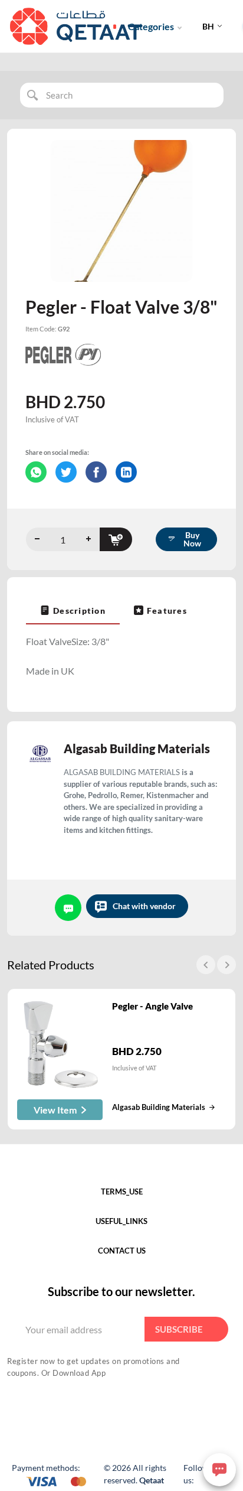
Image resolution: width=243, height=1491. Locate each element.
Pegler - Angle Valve (152, 1006)
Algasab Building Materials (137, 748)
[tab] (73, 610)
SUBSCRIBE (179, 1329)
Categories (151, 26)
